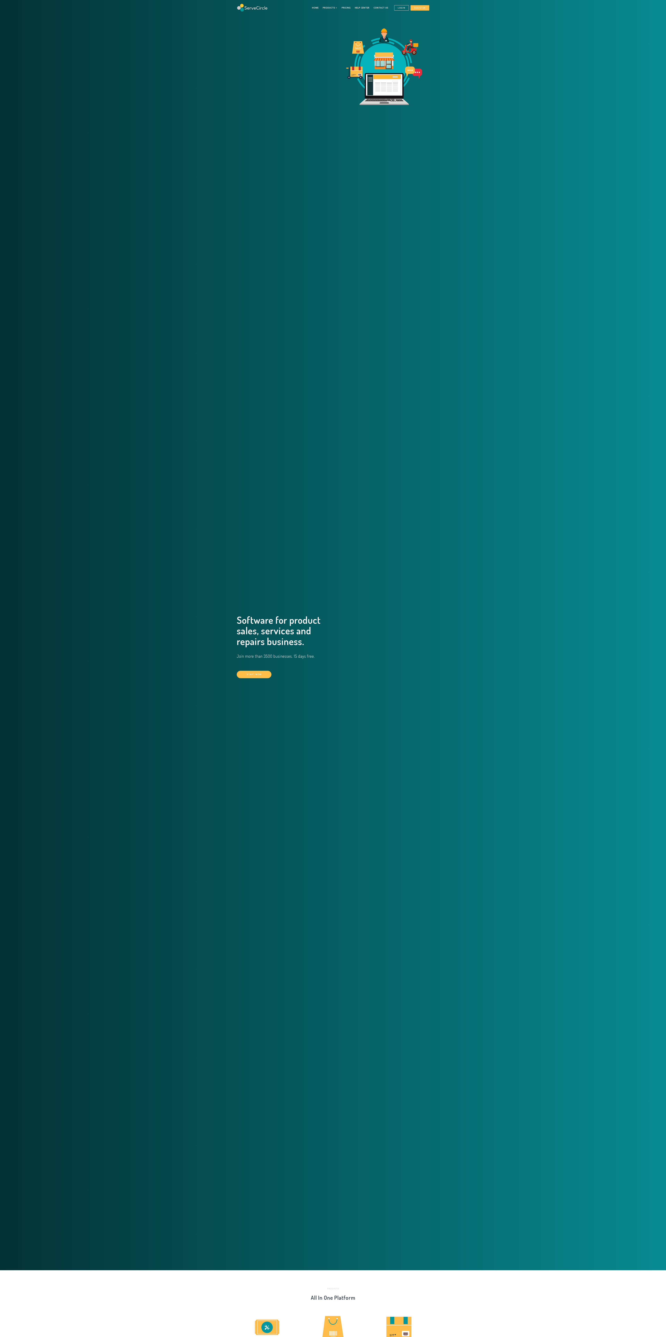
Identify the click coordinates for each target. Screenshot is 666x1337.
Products (329, 7)
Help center (362, 7)
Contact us (381, 7)
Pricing (346, 7)
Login (401, 7)
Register (420, 7)
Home (315, 7)
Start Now (254, 674)
